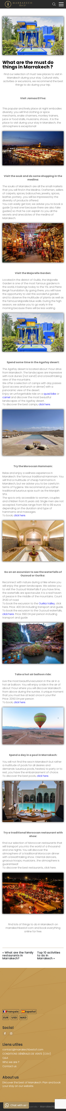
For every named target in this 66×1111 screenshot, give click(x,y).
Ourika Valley (47, 603)
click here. (45, 404)
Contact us (9, 1066)
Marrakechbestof (51, 1106)
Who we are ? (10, 1062)
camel (6, 397)
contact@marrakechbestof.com (22, 1049)
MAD (23, 1017)
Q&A (5, 1058)
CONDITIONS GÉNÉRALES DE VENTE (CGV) (26, 1054)
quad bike (50, 394)
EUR (5, 1017)
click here (8, 614)
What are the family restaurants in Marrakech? (17, 955)
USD (14, 1017)
